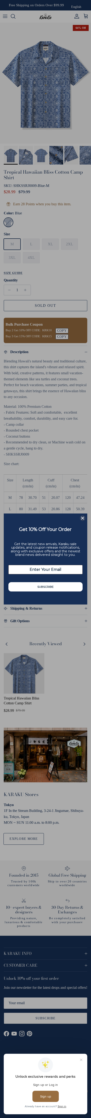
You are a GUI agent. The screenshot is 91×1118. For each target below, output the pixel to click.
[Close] (82, 518)
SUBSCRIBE (45, 586)
